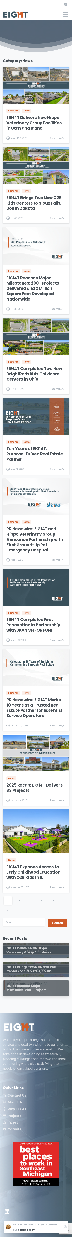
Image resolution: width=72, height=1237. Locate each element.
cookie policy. (26, 1229)
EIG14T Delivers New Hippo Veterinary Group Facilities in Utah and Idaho (34, 123)
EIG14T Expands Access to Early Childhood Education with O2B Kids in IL (33, 872)
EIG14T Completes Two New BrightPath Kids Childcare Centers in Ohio (34, 374)
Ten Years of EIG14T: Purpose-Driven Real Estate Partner (34, 454)
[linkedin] (65, 4)
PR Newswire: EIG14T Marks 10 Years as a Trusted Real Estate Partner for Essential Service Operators (34, 707)
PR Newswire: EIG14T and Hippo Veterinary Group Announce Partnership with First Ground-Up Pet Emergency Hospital (34, 539)
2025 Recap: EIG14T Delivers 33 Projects (34, 787)
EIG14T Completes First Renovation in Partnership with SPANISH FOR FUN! (33, 625)
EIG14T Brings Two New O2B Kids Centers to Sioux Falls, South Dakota (34, 203)
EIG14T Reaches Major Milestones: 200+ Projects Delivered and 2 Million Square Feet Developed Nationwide (32, 288)
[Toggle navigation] (65, 14)
